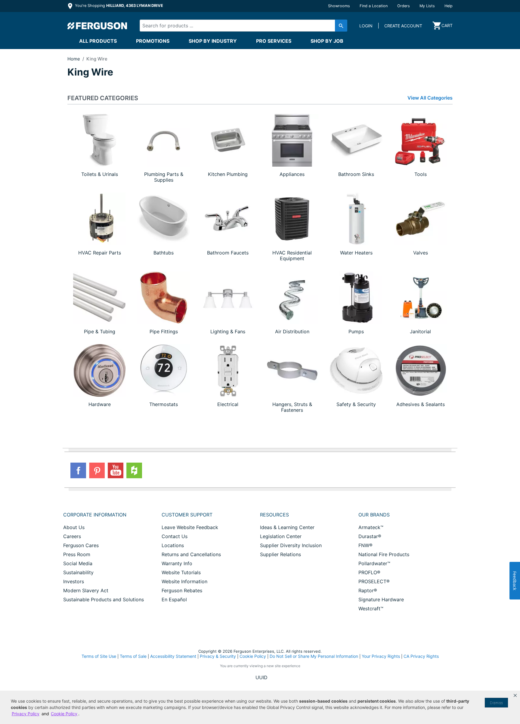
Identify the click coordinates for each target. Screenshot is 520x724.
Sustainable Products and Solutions (103, 599)
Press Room (76, 554)
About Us (74, 527)
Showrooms (339, 6)
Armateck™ (370, 527)
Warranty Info (177, 563)
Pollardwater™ (374, 563)
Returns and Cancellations (191, 554)
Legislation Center (281, 536)
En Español (174, 599)
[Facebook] (78, 470)
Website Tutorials (181, 572)
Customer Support (187, 515)
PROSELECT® (374, 581)
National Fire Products (383, 554)
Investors (73, 581)
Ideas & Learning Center (287, 527)
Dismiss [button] (496, 703)
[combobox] (238, 26)
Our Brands (374, 515)
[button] (515, 695)
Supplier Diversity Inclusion (291, 545)
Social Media (77, 563)
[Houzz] (134, 470)
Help (448, 6)
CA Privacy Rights (421, 656)
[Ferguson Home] (97, 26)
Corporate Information (94, 515)
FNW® (365, 545)
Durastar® (369, 536)
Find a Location (374, 6)
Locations (173, 545)
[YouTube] (115, 470)
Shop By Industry (213, 41)
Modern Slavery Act (85, 590)
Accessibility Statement (173, 656)
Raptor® (367, 590)
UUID (261, 677)
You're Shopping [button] (118, 5)
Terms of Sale (133, 656)
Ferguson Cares (81, 545)
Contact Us (174, 536)
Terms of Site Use (99, 656)
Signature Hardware (381, 599)
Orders (403, 6)
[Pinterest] (97, 470)
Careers (72, 536)
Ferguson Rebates (182, 590)
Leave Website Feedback (190, 527)
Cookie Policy (253, 656)
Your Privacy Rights (381, 656)
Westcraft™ (370, 608)
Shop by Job (327, 41)
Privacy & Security (218, 656)
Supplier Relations (280, 554)
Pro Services (273, 41)
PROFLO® (369, 572)
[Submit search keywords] (341, 26)
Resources (274, 515)
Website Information (184, 581)
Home (73, 59)
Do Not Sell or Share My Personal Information (314, 656)
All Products (98, 41)
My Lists (427, 6)
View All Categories (430, 98)
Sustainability (78, 572)
